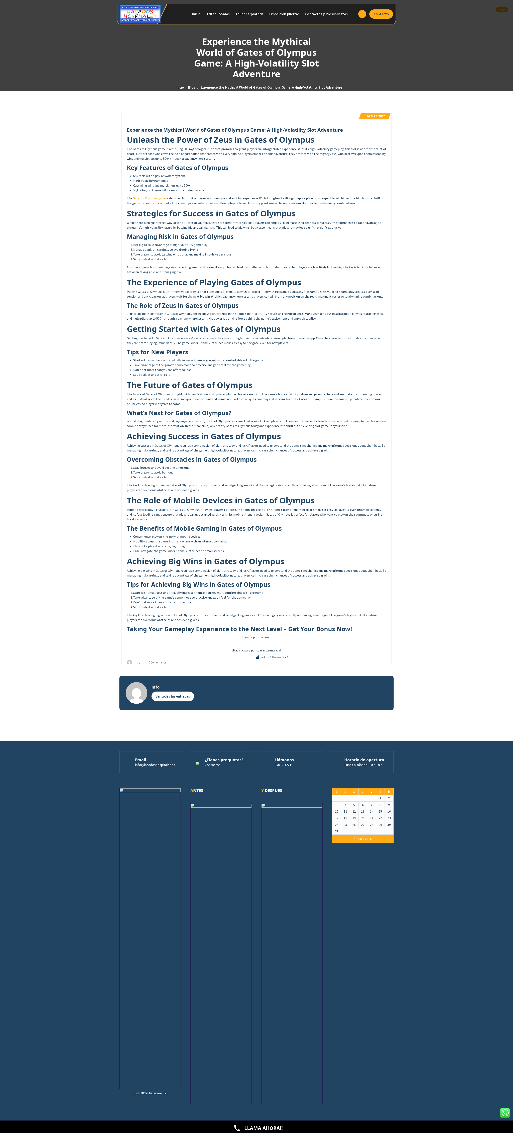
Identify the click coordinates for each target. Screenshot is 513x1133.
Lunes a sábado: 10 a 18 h (363, 764)
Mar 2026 (376, 116)
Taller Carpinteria (249, 14)
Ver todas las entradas (173, 696)
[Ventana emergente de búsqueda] (362, 14)
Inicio (196, 14)
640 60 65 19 (284, 764)
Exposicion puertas (284, 14)
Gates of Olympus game (149, 198)
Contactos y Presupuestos (326, 14)
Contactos (212, 764)
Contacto (381, 14)
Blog (191, 87)
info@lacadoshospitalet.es (155, 764)
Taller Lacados (218, 14)
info (155, 687)
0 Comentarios (157, 662)
